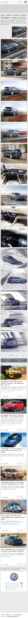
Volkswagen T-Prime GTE (19, 15)
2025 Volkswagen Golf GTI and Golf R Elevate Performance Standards (13, 550)
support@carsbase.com (12, 616)
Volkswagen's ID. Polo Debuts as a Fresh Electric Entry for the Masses (13, 450)
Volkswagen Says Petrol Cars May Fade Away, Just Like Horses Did (12, 416)
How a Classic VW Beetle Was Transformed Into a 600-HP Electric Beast (13, 517)
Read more (21, 396)
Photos (2, 15)
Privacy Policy (18, 614)
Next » (18, 355)
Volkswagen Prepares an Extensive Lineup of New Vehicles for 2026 (12, 483)
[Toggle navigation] (25, 2)
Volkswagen (9, 15)
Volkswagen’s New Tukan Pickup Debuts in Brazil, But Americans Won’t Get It (12, 383)
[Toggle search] (18, 2)
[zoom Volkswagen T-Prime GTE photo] (26, 37)
